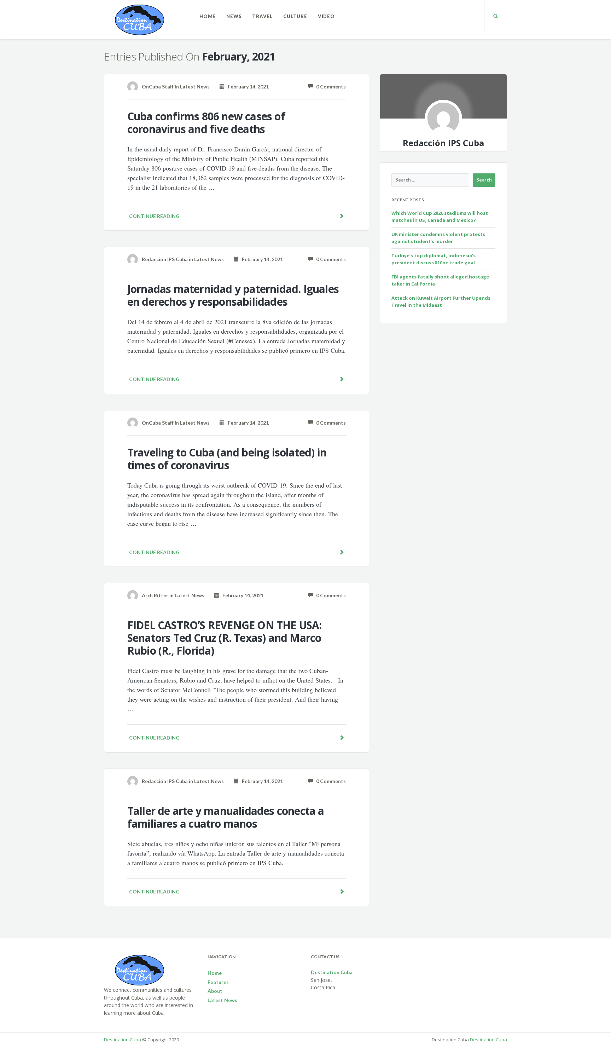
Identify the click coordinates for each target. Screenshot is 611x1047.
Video (326, 16)
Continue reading (154, 216)
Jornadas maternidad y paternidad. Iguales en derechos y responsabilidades (233, 295)
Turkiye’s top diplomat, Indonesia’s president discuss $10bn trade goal (433, 259)
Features (218, 982)
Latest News (195, 87)
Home (207, 16)
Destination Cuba (122, 1039)
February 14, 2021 (247, 87)
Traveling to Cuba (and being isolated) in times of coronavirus (226, 458)
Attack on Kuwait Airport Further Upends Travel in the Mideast (440, 301)
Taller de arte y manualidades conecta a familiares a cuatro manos (225, 817)
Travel (262, 16)
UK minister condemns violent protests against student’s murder (438, 238)
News (234, 16)
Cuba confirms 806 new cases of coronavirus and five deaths (206, 122)
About (215, 991)
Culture (295, 16)
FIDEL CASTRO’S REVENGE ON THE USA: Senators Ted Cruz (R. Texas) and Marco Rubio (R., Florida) (224, 638)
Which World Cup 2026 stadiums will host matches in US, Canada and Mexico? (439, 216)
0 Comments (329, 87)
